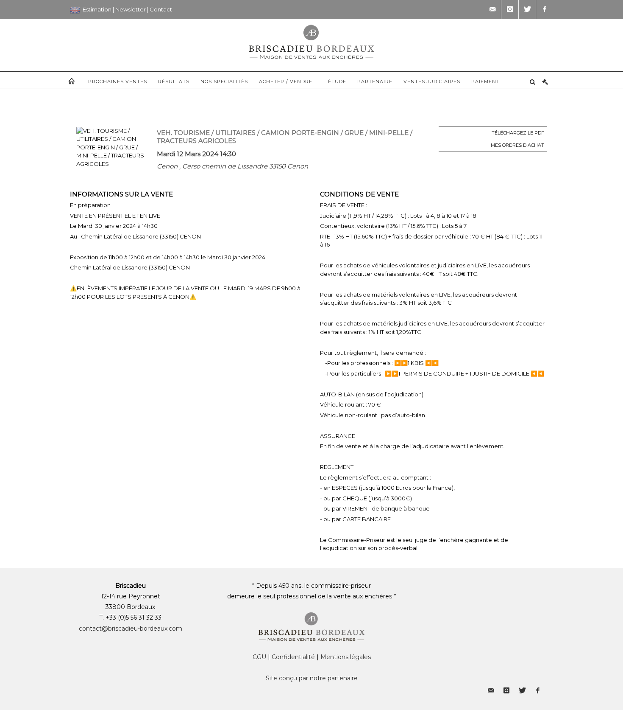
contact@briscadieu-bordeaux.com (130, 628)
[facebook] (544, 9)
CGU (259, 657)
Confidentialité (293, 657)
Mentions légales (345, 657)
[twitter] (527, 9)
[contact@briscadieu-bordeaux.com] (492, 9)
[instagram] (509, 9)
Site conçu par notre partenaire (312, 678)
